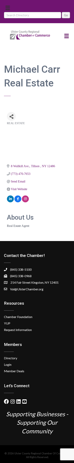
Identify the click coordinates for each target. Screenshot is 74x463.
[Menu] (7, 8)
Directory (10, 358)
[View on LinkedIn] (10, 201)
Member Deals (14, 371)
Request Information (18, 330)
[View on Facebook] (17, 201)
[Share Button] (11, 116)
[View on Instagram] (25, 201)
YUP (7, 323)
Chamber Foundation (18, 317)
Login (7, 364)
